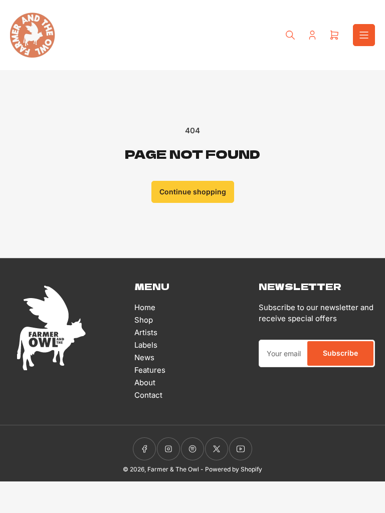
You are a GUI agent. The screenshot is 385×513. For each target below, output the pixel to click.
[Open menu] (364, 35)
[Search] (290, 35)
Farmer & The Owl (173, 469)
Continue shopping (192, 191)
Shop (143, 320)
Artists (145, 332)
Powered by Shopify (233, 469)
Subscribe (340, 353)
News (144, 357)
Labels (145, 345)
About (144, 382)
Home (144, 307)
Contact (148, 395)
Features (149, 370)
